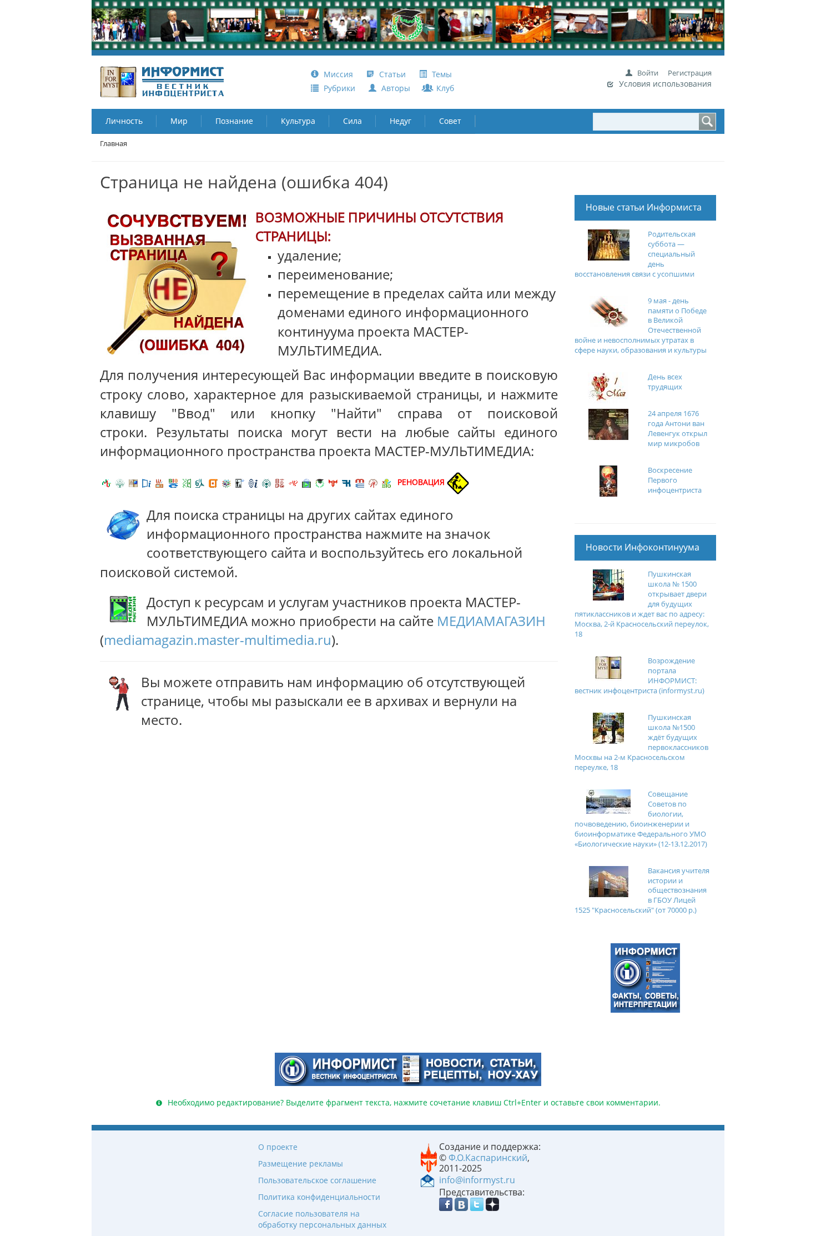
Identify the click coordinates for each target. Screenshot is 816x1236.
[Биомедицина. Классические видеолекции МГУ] (199, 482)
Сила (352, 121)
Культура (298, 121)
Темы (441, 74)
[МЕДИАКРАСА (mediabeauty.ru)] (293, 482)
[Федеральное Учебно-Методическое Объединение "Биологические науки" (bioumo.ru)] (319, 482)
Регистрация (690, 73)
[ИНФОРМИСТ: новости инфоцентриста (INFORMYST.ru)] (133, 482)
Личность (124, 121)
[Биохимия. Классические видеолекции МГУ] (160, 482)
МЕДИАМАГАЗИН (491, 621)
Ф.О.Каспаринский (488, 1158)
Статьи (392, 74)
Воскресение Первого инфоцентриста (675, 480)
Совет (450, 121)
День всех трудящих (665, 382)
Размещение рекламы (300, 1163)
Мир (179, 121)
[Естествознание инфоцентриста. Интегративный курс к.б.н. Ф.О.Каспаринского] (120, 482)
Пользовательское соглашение (317, 1180)
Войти (647, 73)
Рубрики (339, 88)
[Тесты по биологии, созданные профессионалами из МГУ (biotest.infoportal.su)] (386, 482)
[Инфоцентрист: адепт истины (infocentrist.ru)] (266, 482)
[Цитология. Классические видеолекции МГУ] (213, 482)
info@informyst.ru (477, 1180)
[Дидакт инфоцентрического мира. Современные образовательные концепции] (226, 482)
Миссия (337, 74)
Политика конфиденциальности (319, 1197)
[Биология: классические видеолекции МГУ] (186, 482)
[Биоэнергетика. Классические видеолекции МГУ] (173, 482)
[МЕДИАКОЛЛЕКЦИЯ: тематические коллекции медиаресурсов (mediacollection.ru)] (279, 482)
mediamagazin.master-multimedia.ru (217, 639)
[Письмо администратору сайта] (427, 1179)
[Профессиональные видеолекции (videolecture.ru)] (239, 482)
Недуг (400, 121)
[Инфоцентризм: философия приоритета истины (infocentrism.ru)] (253, 482)
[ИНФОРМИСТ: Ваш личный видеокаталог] (645, 977)
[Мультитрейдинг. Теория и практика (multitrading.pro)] (106, 482)
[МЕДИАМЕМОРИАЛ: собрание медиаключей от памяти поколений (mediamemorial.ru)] (373, 482)
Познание (234, 121)
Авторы (394, 88)
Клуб (444, 88)
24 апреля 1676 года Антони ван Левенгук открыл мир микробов (677, 428)
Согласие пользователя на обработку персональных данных (322, 1219)
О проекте (278, 1147)
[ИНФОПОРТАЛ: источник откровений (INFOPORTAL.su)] (146, 482)
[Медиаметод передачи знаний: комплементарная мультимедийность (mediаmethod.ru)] (359, 482)
